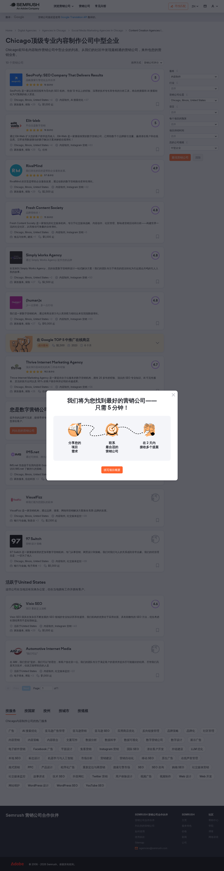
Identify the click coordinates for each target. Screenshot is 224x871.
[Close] (173, 395)
